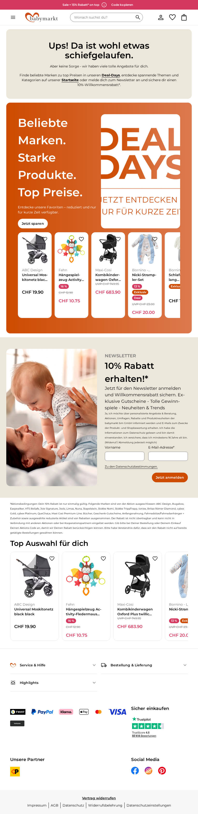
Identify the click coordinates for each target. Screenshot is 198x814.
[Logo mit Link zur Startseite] (41, 17)
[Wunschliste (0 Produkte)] (172, 17)
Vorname (112, 447)
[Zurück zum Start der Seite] (187, 780)
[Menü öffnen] (13, 17)
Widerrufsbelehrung (105, 805)
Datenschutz (73, 805)
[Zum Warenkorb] (184, 17)
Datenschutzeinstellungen (149, 805)
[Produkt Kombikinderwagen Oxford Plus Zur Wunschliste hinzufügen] (118, 239)
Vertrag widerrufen (99, 798)
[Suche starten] (138, 17)
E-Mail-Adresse (160, 447)
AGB (54, 805)
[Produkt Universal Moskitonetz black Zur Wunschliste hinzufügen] (45, 239)
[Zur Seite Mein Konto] (161, 17)
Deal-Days (111, 75)
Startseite (70, 80)
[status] (102, 17)
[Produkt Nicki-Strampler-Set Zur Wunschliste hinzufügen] (155, 239)
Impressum (37, 805)
